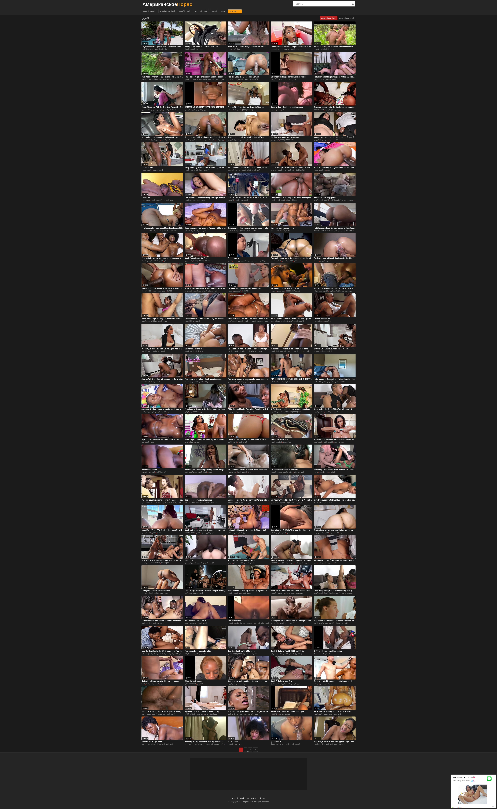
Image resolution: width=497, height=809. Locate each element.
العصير (197, 321)
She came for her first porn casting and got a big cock (162, 409)
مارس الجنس (166, 140)
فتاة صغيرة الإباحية (200, 79)
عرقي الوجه (146, 563)
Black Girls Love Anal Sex (281, 681)
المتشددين (244, 200)
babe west (145, 140)
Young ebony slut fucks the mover (155, 591)
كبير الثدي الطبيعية (148, 653)
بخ (244, 533)
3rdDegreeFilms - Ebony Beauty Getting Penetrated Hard (291, 621)
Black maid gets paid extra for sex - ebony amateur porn (205, 530)
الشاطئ (144, 230)
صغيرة (143, 170)
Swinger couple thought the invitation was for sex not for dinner (162, 500)
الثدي (321, 170)
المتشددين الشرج (249, 321)
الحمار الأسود (285, 230)
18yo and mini (147, 168)
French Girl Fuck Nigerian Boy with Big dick (246, 107)
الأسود (333, 79)
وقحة (206, 382)
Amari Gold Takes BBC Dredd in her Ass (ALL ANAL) (162, 530)
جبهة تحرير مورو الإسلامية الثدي (252, 140)
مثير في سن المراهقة (279, 49)
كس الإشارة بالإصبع (286, 563)
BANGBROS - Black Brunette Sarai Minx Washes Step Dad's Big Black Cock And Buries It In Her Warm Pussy (335, 349)
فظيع (196, 653)
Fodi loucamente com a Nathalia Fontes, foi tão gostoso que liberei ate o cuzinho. (248, 168)
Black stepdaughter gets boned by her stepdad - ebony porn (205, 439)
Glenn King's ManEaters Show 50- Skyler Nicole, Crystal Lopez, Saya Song (205, 591)
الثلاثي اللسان (300, 170)
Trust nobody (233, 258)
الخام (230, 110)
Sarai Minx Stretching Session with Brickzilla (332, 711)
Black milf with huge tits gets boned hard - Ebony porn (335, 168)
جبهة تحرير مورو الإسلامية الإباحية (342, 200)
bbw (192, 321)
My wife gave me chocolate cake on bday (202, 711)
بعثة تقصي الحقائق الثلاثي (194, 714)
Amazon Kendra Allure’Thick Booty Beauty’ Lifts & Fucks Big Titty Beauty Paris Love (335, 409)
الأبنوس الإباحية (161, 472)
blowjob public (239, 230)
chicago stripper (284, 79)
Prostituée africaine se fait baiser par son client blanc (205, 409)
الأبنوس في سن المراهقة (217, 79)
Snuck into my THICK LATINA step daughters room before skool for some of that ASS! (291, 530)
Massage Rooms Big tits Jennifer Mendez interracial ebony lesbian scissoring (248, 500)
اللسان (276, 230)
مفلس (230, 291)
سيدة (273, 110)
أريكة (291, 472)
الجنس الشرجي (263, 321)
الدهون (187, 321)
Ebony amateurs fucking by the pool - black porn (291, 198)
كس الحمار (243, 351)
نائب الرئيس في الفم (298, 502)
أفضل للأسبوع (184, 11)
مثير (143, 442)
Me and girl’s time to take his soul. (285, 288)
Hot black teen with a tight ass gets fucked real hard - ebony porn (205, 137)
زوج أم (290, 49)
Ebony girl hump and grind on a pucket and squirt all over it (291, 258)
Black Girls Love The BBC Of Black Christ (287, 651)
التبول (187, 49)
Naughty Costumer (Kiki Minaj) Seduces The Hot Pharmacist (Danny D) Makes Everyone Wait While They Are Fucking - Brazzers (335, 560)
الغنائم (273, 382)
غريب (240, 744)
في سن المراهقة (221, 140)
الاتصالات (254, 798)
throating (245, 291)
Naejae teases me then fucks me (198, 500)
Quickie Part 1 (276, 742)
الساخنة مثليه (299, 472)
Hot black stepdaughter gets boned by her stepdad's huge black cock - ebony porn (335, 228)
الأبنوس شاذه (232, 533)
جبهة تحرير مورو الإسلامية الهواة (341, 291)
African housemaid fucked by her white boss (289, 349)
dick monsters (297, 593)
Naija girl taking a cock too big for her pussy (160, 681)
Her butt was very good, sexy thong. (286, 137)
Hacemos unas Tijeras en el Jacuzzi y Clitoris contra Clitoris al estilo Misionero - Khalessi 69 (205, 228)
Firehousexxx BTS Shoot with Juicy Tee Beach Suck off (205, 319)
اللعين (152, 442)
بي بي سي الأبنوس (278, 593)
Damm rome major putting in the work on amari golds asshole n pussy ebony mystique (248, 681)
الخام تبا (332, 472)
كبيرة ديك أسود (190, 623)
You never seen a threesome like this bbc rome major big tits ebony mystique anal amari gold (162, 621)
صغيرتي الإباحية (147, 49)
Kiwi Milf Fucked (234, 621)
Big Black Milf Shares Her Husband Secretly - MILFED (335, 621)
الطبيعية (144, 472)
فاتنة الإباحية (232, 442)
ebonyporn (297, 49)
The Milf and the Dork (322, 319)
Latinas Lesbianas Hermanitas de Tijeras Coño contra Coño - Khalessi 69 (248, 530)
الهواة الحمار (328, 593)
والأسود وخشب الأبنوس (279, 472)
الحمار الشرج (275, 684)
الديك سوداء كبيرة (159, 291)
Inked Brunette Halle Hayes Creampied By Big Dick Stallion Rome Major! (291, 560)
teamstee (287, 442)
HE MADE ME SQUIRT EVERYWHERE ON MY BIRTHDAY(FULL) (205, 107)
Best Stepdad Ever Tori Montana (241, 651)
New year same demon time (282, 228)
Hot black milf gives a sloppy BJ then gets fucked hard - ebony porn (248, 711)
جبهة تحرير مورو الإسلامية (343, 593)
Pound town (190, 560)
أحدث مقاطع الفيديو (346, 18)
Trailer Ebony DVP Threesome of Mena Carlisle (290, 168)
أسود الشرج (161, 533)
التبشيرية (156, 382)
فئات (223, 11)
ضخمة (210, 472)
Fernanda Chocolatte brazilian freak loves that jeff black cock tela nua (248, 470)
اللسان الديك (318, 744)
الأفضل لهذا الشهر (200, 11)
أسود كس (199, 49)
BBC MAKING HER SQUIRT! (196, 621)
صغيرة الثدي (162, 321)
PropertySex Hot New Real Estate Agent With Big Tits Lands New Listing (162, 349)
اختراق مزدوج (319, 79)
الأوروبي (274, 79)
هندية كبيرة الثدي (165, 79)
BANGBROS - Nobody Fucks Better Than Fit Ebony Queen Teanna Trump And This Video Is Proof (291, 591)
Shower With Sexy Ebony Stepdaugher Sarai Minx (162, 379)
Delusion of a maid (149, 470)
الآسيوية (231, 200)
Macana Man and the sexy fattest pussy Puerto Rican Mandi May (335, 137)
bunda (169, 291)
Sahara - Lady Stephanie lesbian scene (287, 107)
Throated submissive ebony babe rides (244, 288)
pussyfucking (152, 79)
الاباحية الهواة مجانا (207, 533)
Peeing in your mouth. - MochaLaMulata (201, 47)
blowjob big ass (294, 412)
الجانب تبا (274, 623)
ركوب (245, 79)
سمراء (273, 291)
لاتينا (186, 593)
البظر (240, 533)
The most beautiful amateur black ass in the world (248, 439)
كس (282, 110)
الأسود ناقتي (338, 412)
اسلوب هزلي (281, 533)
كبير (234, 49)
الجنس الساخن (168, 200)
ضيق (203, 200)
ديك (272, 230)
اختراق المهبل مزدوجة (279, 170)
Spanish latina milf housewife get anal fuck (246, 137)
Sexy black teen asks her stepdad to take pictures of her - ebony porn (291, 47)
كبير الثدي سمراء (281, 321)
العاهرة (236, 140)
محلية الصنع (329, 412)
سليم (326, 502)
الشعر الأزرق (318, 502)
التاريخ (214, 11)
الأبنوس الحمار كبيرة (235, 79)
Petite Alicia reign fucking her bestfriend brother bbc (162, 319)
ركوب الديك (189, 382)
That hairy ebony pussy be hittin (198, 651)
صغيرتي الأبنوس (202, 110)
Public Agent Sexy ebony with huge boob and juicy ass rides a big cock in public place (205, 470)
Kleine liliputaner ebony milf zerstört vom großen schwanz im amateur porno (335, 288)
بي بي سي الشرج (157, 623)
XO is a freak (233, 742)
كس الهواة (324, 140)
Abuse (262, 798)
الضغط (287, 714)
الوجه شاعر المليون (261, 623)
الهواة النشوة (285, 502)
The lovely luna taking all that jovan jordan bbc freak (335, 258)
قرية (335, 49)
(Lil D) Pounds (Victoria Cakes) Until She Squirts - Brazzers (291, 319)
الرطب (199, 623)
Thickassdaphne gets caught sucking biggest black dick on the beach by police (162, 228)
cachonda (324, 351)
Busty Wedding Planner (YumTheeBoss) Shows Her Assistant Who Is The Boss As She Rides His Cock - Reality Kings (205, 168)
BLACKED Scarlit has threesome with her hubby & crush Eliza (162, 560)
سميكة (316, 261)
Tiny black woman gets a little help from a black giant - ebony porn (162, 47)
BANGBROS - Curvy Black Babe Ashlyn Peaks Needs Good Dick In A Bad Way (335, 439)
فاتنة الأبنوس (159, 49)
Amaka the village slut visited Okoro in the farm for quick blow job (335, 47)
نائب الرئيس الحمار (200, 291)
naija (143, 684)
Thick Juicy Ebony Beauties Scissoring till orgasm (335, 591)
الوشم (159, 110)
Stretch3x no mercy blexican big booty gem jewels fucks (335, 530)
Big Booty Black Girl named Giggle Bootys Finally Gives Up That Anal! (335, 742)
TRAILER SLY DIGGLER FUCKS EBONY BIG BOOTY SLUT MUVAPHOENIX (291, 379)
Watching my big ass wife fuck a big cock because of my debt (205, 742)
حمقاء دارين (318, 321)
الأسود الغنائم (158, 261)
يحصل (166, 49)
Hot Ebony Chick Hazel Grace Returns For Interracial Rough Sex (335, 470)
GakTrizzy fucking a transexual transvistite (288, 77)
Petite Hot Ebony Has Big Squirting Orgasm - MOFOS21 (248, 591)
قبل (340, 110)
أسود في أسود (339, 442)
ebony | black (319, 110)
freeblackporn (354, 230)
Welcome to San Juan (280, 439)
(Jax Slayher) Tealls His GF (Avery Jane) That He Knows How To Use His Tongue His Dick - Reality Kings (162, 651)
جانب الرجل (189, 653)
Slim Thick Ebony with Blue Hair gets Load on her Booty (335, 500)
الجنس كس (275, 140)
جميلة (202, 351)
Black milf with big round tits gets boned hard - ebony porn (335, 681)
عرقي (316, 472)
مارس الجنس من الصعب (205, 140)
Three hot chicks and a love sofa (284, 470)
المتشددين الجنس (169, 110)
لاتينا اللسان (280, 291)
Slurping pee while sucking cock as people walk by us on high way (248, 228)
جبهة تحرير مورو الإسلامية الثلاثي (254, 261)
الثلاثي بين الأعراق (341, 623)
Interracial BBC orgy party (324, 198)
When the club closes (193, 681)
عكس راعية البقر (320, 382)
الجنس (155, 744)
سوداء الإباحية (253, 714)
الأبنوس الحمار (190, 140)
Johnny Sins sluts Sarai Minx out (241, 560)
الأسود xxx (188, 79)
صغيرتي (202, 653)
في (165, 261)
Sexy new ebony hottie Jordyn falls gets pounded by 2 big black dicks (335, 107)
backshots (344, 382)
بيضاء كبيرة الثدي (191, 472)
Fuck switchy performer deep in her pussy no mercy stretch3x (162, 258)
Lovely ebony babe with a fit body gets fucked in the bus (162, 137)
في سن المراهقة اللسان (157, 593)
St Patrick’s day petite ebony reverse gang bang (290, 409)
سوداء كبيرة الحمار (255, 351)
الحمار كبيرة (286, 382)
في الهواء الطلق (326, 49)
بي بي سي (232, 472)
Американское (149, 4)
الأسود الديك (253, 79)
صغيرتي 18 (318, 291)
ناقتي (154, 533)
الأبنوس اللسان (324, 653)
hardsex (208, 261)
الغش (230, 261)
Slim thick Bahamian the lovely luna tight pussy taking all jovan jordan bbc (205, 198)
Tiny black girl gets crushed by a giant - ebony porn (205, 77)
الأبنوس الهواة (319, 412)
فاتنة (155, 351)
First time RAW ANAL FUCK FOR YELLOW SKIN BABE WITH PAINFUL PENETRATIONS (248, 319)
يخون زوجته (237, 261)
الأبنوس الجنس (287, 261)
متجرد (294, 79)
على (295, 261)
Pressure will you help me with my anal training (161, 711)
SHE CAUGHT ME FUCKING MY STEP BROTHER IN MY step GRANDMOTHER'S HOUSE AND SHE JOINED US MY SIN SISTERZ (248, 198)
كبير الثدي (328, 684)
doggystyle (145, 382)
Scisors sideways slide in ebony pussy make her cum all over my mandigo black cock (205, 288)
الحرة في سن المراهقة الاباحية (336, 230)
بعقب (230, 49)
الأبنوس (192, 49)
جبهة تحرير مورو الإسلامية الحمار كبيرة (155, 502)
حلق (191, 170)
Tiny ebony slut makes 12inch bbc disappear (203, 379)
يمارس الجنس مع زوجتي (209, 744)
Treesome (145, 198)
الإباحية (197, 442)
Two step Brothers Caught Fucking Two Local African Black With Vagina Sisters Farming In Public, (162, 77)
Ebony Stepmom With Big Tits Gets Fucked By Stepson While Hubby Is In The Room (162, 107)
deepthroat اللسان (293, 291)
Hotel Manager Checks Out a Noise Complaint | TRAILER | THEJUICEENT (335, 379)
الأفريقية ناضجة (156, 200)
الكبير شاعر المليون (250, 653)
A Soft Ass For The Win (194, 349)
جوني (230, 563)
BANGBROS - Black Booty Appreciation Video (247, 47)
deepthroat (323, 472)
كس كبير (151, 472)
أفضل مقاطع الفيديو (167, 11)
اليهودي (316, 140)
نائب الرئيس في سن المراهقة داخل (289, 351)
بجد (246, 714)
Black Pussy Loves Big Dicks (197, 258)
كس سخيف (212, 291)
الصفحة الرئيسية (149, 11)
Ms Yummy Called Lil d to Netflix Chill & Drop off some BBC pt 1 (291, 500)
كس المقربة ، (201, 230)
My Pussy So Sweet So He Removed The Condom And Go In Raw (162, 439)
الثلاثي (252, 382)
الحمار (238, 49)
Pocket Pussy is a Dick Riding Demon (243, 77)
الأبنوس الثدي (328, 442)
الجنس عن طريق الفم (236, 714)
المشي (230, 230)
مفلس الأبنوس (146, 351)
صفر (190, 593)
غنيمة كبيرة (145, 200)
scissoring (243, 502)
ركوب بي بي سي (335, 714)
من (288, 533)
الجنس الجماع (276, 261)
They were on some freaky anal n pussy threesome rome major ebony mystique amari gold (248, 379)
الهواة (193, 110)
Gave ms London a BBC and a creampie (287, 711)
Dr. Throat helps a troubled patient (328, 651)
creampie (165, 563)
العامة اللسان (251, 230)
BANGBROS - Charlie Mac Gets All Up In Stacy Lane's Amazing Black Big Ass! (162, 288)
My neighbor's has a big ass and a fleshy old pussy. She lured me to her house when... (248, 349)
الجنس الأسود (176, 502)
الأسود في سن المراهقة (157, 230)
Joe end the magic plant (151, 742)
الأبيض (211, 563)
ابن (191, 412)
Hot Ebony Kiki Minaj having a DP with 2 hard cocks (335, 77)
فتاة (292, 140)
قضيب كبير (224, 744)
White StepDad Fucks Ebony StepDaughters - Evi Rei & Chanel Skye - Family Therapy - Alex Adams (248, 409)
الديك (329, 170)
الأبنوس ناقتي (238, 563)
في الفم (291, 170)
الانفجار (273, 412)
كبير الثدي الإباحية (331, 110)
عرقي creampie (192, 412)
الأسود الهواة (280, 200)
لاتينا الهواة (256, 170)
